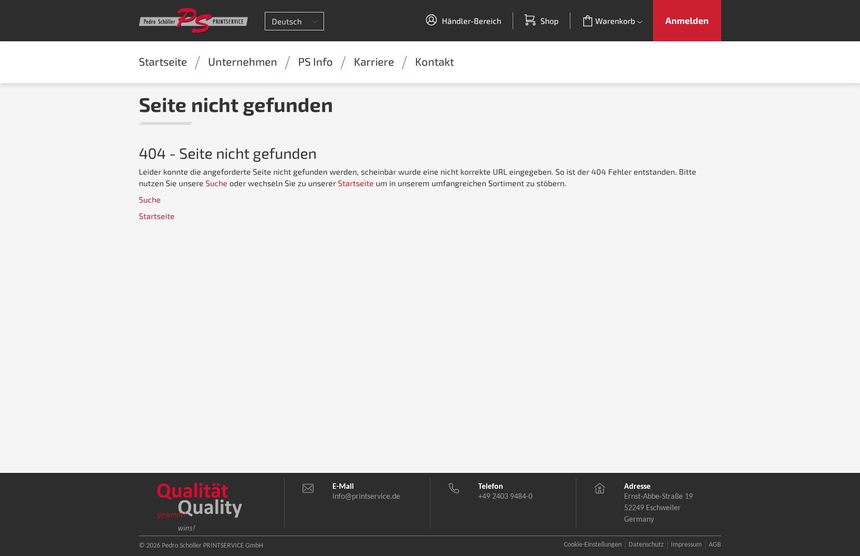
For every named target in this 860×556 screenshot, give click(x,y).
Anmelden (687, 20)
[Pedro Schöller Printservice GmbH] (193, 20)
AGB (715, 545)
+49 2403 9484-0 (505, 497)
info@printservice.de (366, 497)
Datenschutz (646, 545)
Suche (216, 183)
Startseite (356, 183)
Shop (549, 20)
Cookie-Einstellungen (593, 545)
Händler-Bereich (471, 20)
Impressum (686, 545)
